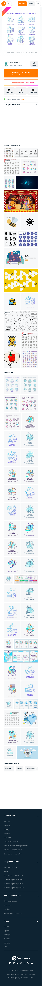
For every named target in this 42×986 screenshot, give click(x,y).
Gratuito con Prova (21, 73)
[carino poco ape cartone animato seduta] (12, 405)
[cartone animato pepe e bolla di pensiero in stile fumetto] (12, 441)
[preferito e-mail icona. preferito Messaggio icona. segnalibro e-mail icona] (12, 347)
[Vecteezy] (3, 3)
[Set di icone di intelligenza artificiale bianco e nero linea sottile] (12, 178)
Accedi (31, 4)
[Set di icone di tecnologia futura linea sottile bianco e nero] (12, 423)
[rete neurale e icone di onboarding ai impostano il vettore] (15, 164)
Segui (34, 65)
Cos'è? (23, 99)
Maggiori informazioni (12, 105)
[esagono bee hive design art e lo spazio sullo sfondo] (21, 326)
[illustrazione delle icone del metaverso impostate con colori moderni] (14, 285)
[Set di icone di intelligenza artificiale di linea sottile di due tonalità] (8, 153)
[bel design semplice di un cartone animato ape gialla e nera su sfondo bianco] (12, 250)
